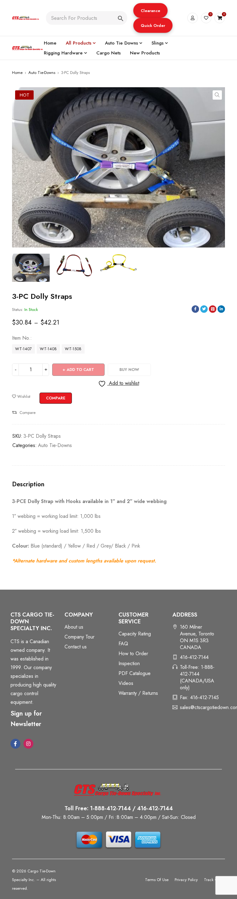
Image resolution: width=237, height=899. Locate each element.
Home (17, 72)
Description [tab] (28, 484)
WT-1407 (23, 349)
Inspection (129, 663)
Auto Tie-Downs (41, 72)
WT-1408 (48, 349)
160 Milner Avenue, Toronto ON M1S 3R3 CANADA (197, 637)
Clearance (150, 11)
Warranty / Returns (138, 693)
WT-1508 (73, 349)
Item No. (21, 338)
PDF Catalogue (134, 673)
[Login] (192, 18)
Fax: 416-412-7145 (199, 697)
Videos (125, 683)
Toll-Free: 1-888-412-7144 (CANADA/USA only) (197, 677)
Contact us (75, 646)
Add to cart (80, 369)
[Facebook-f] (15, 744)
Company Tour (79, 636)
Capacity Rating (134, 633)
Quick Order (153, 25)
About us (73, 626)
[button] (150, 10)
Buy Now (129, 369)
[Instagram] (28, 744)
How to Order (133, 653)
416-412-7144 (194, 657)
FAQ (123, 643)
